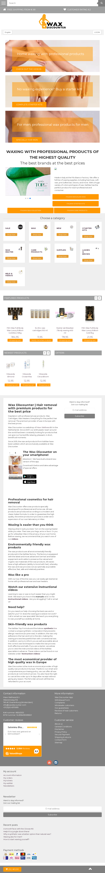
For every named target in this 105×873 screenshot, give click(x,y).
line (50, 628)
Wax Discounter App (64, 697)
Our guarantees (62, 708)
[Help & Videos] (20, 272)
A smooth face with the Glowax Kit (18, 829)
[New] (71, 227)
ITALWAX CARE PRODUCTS (77, 210)
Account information (12, 775)
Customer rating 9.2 (79, 9)
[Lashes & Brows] (97, 248)
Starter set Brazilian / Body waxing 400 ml (65, 330)
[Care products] (45, 248)
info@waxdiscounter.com (14, 705)
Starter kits (87, 229)
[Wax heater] (20, 248)
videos (14, 539)
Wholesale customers (64, 705)
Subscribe (79, 416)
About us (58, 724)
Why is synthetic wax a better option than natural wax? (27, 834)
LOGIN (97, 32)
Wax (33, 228)
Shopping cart (15, 340)
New (59, 228)
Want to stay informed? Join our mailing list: (79, 403)
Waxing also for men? (12, 837)
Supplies (61, 250)
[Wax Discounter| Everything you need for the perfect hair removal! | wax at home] (52, 21)
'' (30, 654)
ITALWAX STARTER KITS (76, 204)
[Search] (101, 3)
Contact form (61, 740)
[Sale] (20, 227)
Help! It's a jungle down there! (16, 831)
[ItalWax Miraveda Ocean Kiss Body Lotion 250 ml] (27, 364)
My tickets (7, 780)
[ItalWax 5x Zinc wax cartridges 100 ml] (40, 313)
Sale (7, 228)
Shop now (11, 235)
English (8, 32)
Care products (36, 251)
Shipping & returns (63, 737)
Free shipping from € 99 (21, 9)
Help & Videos (9, 274)
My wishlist (8, 783)
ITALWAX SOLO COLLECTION (30, 210)
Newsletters (8, 786)
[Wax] (45, 227)
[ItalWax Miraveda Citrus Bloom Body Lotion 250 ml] (43, 364)
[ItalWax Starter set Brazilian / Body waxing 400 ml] (65, 313)
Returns (58, 713)
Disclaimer (59, 729)
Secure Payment (62, 734)
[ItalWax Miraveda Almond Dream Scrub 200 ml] (11, 364)
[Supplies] (71, 248)
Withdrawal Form (62, 700)
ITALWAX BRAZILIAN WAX (76, 197)
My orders (7, 778)
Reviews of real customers (66, 711)
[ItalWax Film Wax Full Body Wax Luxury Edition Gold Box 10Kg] (15, 313)
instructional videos (18, 599)
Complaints (60, 702)
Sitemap (58, 742)
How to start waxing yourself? (16, 839)
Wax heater (9, 251)
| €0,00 (13, 869)
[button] (25, 198)
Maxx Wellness (43, 427)
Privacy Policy (61, 732)
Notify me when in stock (41, 340)
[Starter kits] (97, 227)
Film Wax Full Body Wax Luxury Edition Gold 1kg (90, 330)
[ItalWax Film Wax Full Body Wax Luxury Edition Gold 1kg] (90, 313)
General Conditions (63, 726)
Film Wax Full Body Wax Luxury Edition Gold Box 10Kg (15, 330)
